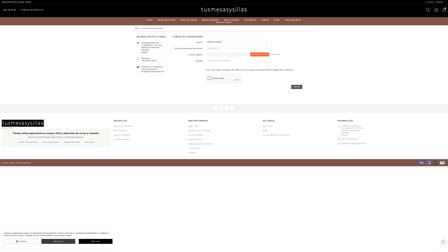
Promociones (120, 130)
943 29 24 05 (9, 10)
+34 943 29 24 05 (148, 61)
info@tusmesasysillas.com (152, 71)
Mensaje (199, 61)
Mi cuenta (269, 120)
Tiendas (192, 152)
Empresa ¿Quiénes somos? (200, 144)
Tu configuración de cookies (276, 135)
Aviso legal (193, 126)
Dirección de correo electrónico (189, 48)
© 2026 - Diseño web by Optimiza (16, 163)
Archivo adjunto (196, 55)
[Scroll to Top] (443, 242)
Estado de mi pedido (123, 126)
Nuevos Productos (122, 135)
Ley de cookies (195, 135)
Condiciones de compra (199, 130)
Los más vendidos (122, 139)
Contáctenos (194, 148)
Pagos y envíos (195, 139)
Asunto (200, 42)
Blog (265, 130)
